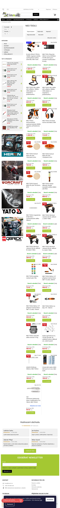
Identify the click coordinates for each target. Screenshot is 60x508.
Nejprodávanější (30, 34)
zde (40, 500)
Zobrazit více (29, 451)
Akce (6, 29)
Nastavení (9, 504)
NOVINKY (5, 45)
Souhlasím (49, 499)
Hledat (35, 14)
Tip (5, 33)
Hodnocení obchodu (29, 422)
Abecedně (40, 34)
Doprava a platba (28, 9)
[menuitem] (2, 19)
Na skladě (7, 27)
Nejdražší (47, 31)
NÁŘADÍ (5, 52)
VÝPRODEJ (6, 50)
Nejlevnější (39, 31)
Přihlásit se (6, 471)
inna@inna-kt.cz (8, 483)
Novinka (7, 31)
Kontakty (33, 485)
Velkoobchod (34, 489)
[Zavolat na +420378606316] (4, 9)
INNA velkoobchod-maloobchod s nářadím (14, 488)
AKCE (4, 43)
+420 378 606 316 (8, 485)
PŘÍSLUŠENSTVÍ (7, 54)
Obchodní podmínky (36, 487)
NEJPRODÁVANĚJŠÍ (8, 48)
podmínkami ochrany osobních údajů (26, 467)
